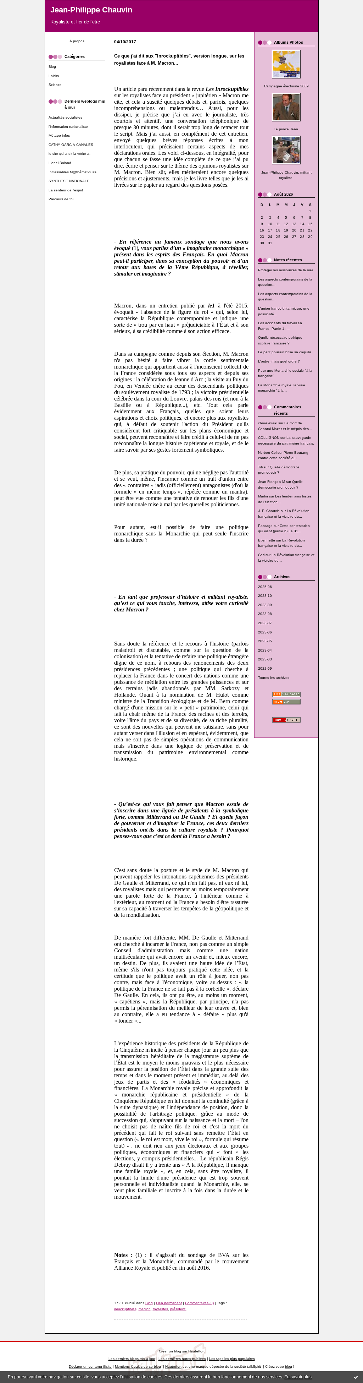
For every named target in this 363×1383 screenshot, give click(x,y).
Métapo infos (59, 135)
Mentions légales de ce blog (138, 1366)
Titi (260, 467)
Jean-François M (271, 482)
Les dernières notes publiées (182, 1359)
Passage (265, 526)
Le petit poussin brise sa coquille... (286, 352)
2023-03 (265, 659)
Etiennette (266, 540)
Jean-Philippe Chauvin (91, 9)
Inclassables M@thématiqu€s (72, 172)
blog (288, 1366)
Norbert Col (267, 452)
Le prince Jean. (286, 129)
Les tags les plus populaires (232, 1359)
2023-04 (265, 650)
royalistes (160, 1309)
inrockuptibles (125, 1309)
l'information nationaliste (68, 127)
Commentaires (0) (199, 1303)
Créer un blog (170, 1351)
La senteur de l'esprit (66, 190)
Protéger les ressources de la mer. (286, 270)
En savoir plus (298, 1376)
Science (55, 85)
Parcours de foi (61, 199)
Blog (52, 67)
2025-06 (265, 587)
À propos (76, 41)
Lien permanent (169, 1303)
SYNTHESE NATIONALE (69, 181)
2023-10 (265, 596)
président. (178, 1309)
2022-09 (265, 668)
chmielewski (267, 423)
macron (145, 1309)
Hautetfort (196, 1351)
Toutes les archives (273, 678)
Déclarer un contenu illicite (90, 1366)
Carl (261, 555)
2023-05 (265, 641)
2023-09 (265, 605)
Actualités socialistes (65, 117)
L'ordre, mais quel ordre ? (279, 361)
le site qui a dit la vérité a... (71, 154)
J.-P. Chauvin (269, 511)
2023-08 (265, 614)
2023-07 (265, 623)
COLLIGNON (268, 438)
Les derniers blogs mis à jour (131, 1359)
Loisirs (54, 76)
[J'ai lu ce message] (356, 1377)
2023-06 (265, 632)
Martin (263, 496)
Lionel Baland (60, 163)
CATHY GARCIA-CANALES (71, 145)
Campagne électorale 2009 (286, 86)
